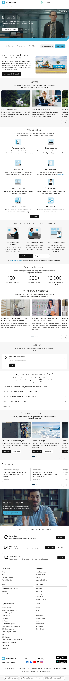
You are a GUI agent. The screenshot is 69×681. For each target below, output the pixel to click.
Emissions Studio (41, 599)
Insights (38, 577)
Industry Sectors (40, 574)
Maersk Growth (40, 629)
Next (65, 122)
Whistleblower (21, 668)
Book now (6, 451)
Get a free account (25, 29)
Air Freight (5, 621)
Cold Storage (6, 637)
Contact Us (5, 594)
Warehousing (6, 618)
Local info (22, 46)
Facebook (31, 662)
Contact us (60, 537)
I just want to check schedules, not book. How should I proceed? (26, 387)
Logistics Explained (41, 580)
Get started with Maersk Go (11, 74)
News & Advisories (41, 572)
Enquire (61, 558)
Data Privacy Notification (35, 668)
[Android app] (61, 661)
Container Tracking (7, 577)
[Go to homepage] (9, 2)
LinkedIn (27, 662)
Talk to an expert (13, 678)
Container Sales (40, 618)
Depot (3, 634)
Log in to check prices (9, 29)
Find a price (50, 547)
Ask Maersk (43, 2)
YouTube (34, 662)
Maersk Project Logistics (9, 632)
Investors (38, 613)
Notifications (53, 1)
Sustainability (40, 623)
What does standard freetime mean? (16, 401)
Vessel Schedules (7, 580)
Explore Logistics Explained (13, 513)
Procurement (39, 615)
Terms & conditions (9, 668)
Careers (38, 607)
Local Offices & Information (10, 588)
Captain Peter (40, 596)
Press (37, 621)
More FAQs (6, 407)
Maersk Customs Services (9, 610)
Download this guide (16, 260)
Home (3, 7)
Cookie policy (48, 668)
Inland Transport (7, 613)
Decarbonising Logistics (9, 642)
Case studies (37, 469)
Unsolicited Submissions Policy (40, 671)
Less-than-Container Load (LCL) (11, 626)
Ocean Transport (7, 607)
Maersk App (60, 174)
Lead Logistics (6, 615)
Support (57, 2)
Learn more (16, 451)
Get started (34, 216)
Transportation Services (13, 7)
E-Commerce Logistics (8, 623)
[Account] (61, 2)
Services (10, 46)
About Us (38, 610)
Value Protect (6, 645)
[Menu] (65, 2)
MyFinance (39, 588)
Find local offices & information (32, 678)
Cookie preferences (60, 668)
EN (49, 2)
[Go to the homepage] (9, 659)
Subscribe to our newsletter (55, 678)
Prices (3, 572)
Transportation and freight (11, 469)
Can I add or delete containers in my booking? (19, 396)
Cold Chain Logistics (8, 629)
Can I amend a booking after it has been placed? (20, 392)
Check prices (60, 46)
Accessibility (39, 626)
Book (3, 574)
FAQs (33, 46)
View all (4, 648)
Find (12, 365)
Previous (60, 122)
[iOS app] (61, 657)
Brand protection (24, 671)
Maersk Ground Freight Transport (12, 640)
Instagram (41, 662)
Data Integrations (41, 594)
